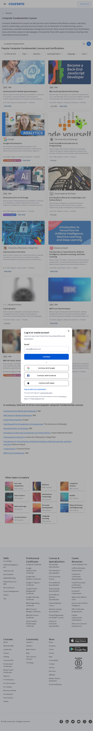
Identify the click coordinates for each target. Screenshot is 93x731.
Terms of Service (36, 399)
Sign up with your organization (35, 389)
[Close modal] (68, 331)
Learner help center (46, 393)
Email (27, 344)
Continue (46, 357)
